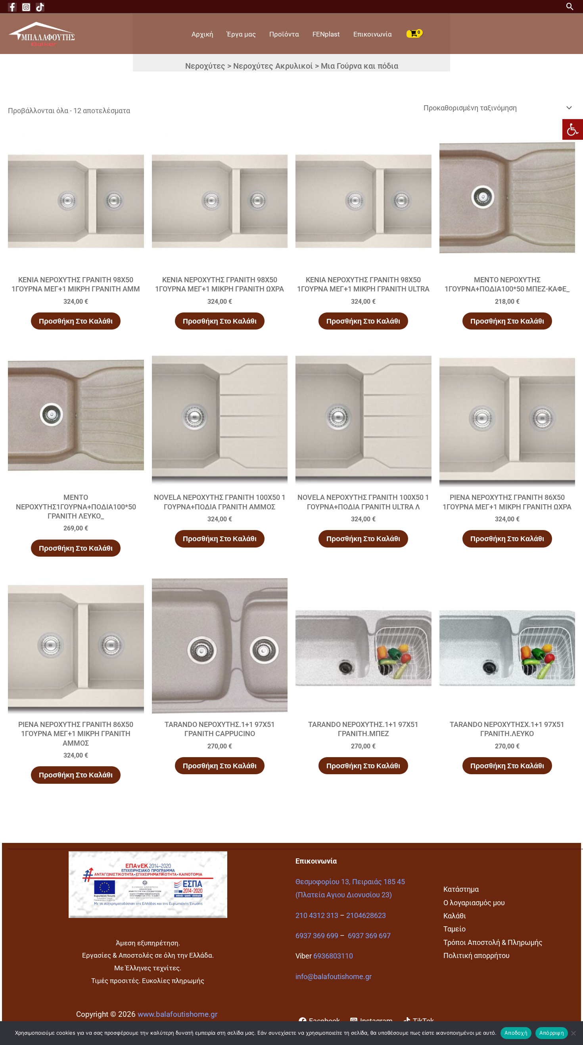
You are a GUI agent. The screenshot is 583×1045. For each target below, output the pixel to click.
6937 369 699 (316, 935)
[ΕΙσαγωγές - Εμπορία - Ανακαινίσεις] (41, 33)
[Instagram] (26, 7)
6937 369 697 (369, 935)
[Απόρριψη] (573, 1033)
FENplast (326, 34)
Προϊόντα (284, 34)
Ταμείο (454, 929)
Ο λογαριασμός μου (474, 902)
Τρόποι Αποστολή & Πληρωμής (493, 942)
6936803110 (333, 956)
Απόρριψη (551, 1033)
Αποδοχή (515, 1033)
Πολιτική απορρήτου (476, 955)
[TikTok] (40, 7)
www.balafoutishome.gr (177, 1014)
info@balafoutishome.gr (333, 976)
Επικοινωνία (372, 34)
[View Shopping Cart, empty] (414, 33)
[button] (572, 129)
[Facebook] (12, 7)
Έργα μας (241, 34)
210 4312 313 (316, 915)
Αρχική (202, 34)
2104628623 (366, 915)
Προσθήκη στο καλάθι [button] (76, 321)
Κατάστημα (461, 889)
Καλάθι (454, 916)
